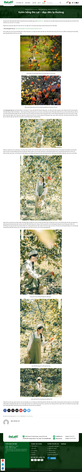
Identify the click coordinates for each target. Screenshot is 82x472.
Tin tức (33, 452)
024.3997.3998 (72, 438)
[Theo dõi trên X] (38, 460)
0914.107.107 (72, 436)
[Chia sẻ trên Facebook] (5, 410)
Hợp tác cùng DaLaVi (53, 454)
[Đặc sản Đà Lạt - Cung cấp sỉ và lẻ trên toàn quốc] (8, 3)
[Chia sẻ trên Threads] (13, 410)
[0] (67, 2)
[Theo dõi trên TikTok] (35, 460)
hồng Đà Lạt (40, 21)
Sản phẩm (27, 2)
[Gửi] (60, 3)
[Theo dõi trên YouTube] (42, 460)
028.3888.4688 (47, 438)
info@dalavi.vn (59, 436)
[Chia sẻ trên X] (9, 410)
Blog (43, 2)
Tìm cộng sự (34, 450)
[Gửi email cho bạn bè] (17, 410)
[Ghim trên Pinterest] (21, 410)
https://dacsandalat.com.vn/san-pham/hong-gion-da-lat (28, 28)
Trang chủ (27, 9)
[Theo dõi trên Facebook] (32, 460)
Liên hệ (34, 2)
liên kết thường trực (29, 416)
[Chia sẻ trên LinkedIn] (25, 410)
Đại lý (39, 2)
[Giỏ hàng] (70, 2)
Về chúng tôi (19, 2)
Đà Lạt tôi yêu (33, 9)
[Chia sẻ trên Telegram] (28, 410)
